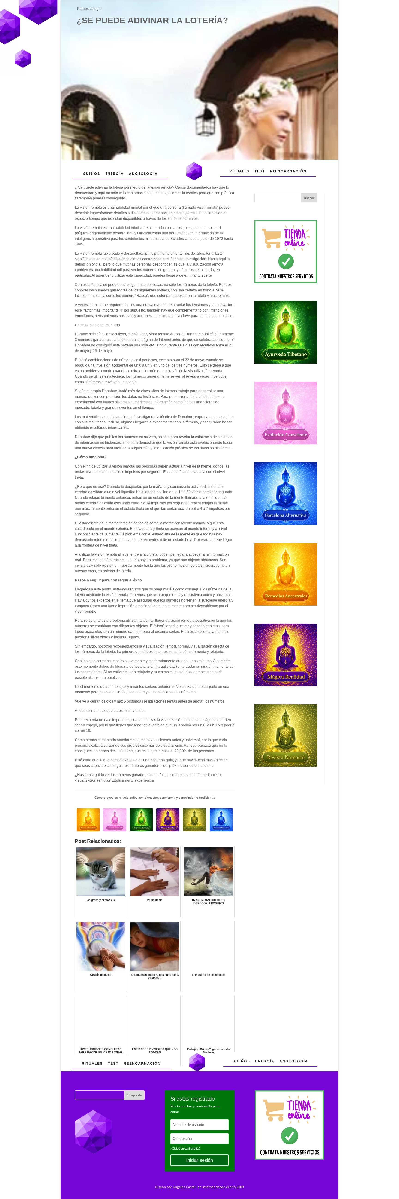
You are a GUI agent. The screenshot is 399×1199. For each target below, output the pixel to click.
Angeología (143, 173)
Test (259, 171)
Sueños (91, 173)
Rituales (239, 171)
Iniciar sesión (199, 1160)
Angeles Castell (184, 1187)
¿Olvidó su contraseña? (185, 1148)
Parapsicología (89, 9)
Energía (114, 173)
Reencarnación (288, 171)
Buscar (309, 198)
